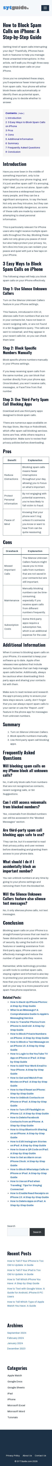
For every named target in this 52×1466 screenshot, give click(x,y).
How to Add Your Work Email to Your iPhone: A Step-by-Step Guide (28, 1069)
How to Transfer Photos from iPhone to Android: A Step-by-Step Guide (27, 1026)
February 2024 (15, 1338)
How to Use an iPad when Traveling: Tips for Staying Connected (26, 1185)
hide (21, 113)
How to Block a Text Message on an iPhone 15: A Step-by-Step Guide (29, 1046)
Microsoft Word (16, 1411)
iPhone (11, 1399)
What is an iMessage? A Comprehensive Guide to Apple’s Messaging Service (29, 1014)
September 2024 (16, 1333)
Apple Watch (15, 1375)
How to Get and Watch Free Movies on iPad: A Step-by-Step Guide (28, 1081)
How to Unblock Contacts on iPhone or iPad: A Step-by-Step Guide (28, 1101)
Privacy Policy (13, 1455)
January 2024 (15, 1343)
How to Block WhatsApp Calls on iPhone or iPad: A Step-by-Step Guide (29, 1173)
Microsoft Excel (16, 1405)
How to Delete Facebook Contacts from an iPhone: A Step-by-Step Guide (26, 1121)
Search (11, 1226)
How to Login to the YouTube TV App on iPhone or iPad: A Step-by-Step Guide (29, 1057)
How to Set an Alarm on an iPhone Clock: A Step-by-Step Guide (27, 1161)
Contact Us (40, 1455)
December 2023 (16, 1348)
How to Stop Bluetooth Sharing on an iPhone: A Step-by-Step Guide (28, 1133)
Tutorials (13, 1417)
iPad (10, 1393)
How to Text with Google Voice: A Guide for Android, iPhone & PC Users (26, 1292)
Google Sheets (16, 1387)
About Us (27, 1455)
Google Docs (15, 1381)
